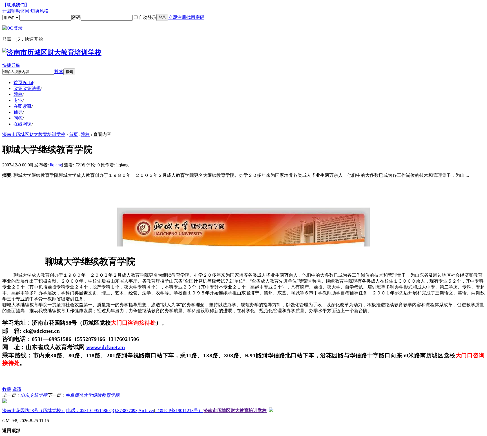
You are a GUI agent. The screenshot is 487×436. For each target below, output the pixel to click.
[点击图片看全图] (243, 243)
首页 (23, 82)
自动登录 (147, 17)
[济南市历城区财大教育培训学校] (51, 52)
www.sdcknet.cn (105, 347)
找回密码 (195, 17)
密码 (76, 17)
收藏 (6, 389)
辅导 (18, 112)
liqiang (56, 164)
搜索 (58, 71)
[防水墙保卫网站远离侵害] (271, 410)
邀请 (16, 389)
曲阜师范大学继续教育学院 (92, 395)
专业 (18, 100)
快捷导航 (11, 65)
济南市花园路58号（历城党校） (33, 410)
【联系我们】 (15, 5)
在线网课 (23, 124)
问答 (18, 118)
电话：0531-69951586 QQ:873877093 (102, 410)
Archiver (146, 410)
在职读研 (23, 106)
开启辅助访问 (15, 10)
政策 (27, 88)
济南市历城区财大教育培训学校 (33, 134)
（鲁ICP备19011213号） (179, 410)
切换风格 (39, 10)
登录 (162, 17)
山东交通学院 (33, 395)
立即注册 (177, 17)
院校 (18, 94)
